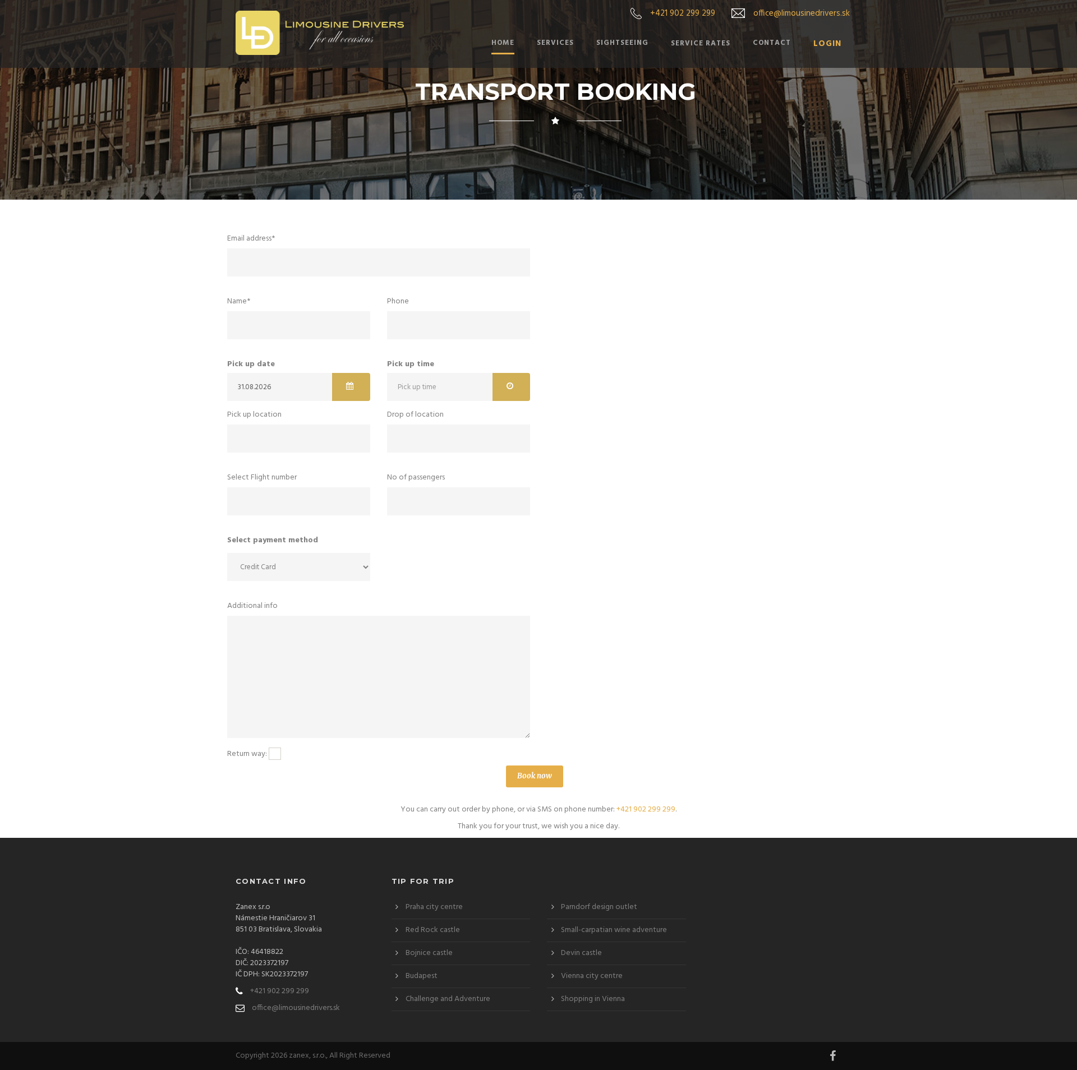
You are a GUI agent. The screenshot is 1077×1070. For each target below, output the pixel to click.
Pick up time (410, 364)
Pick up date (251, 364)
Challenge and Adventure (448, 999)
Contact (772, 43)
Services (555, 43)
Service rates (700, 43)
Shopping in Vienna (593, 999)
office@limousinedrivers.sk (801, 13)
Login (827, 44)
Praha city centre (434, 907)
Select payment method (272, 540)
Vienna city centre (592, 976)
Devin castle (581, 953)
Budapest (422, 976)
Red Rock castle (433, 930)
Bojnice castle (429, 953)
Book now (534, 776)
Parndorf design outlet (599, 907)
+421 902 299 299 (682, 13)
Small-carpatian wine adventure (614, 930)
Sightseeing (622, 43)
